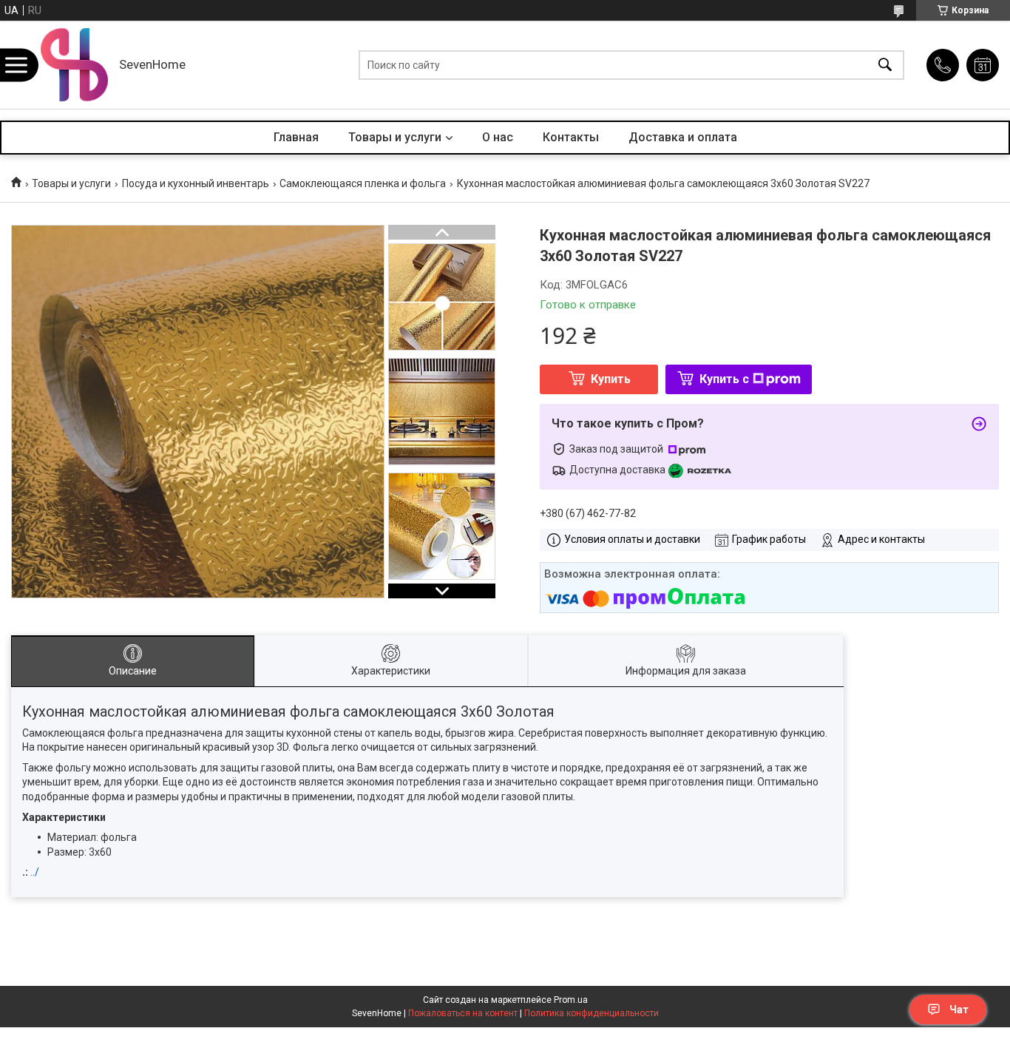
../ (34, 872)
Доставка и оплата (682, 137)
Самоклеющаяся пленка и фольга (362, 183)
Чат (959, 1009)
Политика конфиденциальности (591, 1013)
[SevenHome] (74, 64)
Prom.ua (571, 1000)
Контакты (571, 137)
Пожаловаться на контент (463, 1013)
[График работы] (982, 65)
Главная (296, 137)
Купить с (724, 379)
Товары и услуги (394, 137)
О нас (497, 137)
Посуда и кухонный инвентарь (195, 183)
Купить (611, 379)
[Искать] (885, 64)
